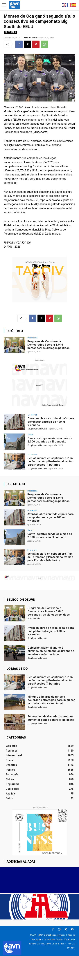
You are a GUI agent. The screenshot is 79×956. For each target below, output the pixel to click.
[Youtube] (72, 929)
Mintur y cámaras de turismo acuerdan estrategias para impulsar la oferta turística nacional (51, 700)
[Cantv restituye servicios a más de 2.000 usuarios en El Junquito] (14, 441)
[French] (69, 4)
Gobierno (32, 415)
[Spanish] (73, 4)
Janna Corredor (34, 618)
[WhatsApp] (44, 44)
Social (30, 434)
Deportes (10, 32)
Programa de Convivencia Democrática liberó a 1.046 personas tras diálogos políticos (48, 345)
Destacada (32, 338)
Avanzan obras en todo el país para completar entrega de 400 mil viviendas (51, 422)
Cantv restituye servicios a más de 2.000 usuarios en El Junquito (50, 440)
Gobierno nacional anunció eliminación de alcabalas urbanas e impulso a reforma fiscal (51, 651)
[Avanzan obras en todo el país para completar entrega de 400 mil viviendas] (14, 422)
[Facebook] (19, 44)
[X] (27, 44)
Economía (32, 454)
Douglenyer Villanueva (37, 428)
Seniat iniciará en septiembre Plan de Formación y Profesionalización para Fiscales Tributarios (50, 461)
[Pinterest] (36, 44)
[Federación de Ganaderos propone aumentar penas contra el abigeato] (14, 722)
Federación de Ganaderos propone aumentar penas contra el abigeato (51, 718)
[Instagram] (59, 929)
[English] (64, 4)
